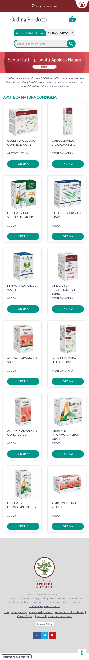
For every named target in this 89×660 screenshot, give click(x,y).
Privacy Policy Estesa (41, 612)
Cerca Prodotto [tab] (29, 32)
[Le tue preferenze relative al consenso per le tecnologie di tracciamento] (82, 653)
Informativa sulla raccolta (16, 656)
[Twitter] (44, 635)
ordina (23, 164)
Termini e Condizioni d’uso (69, 612)
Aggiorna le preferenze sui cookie (53, 616)
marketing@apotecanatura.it (44, 606)
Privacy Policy (19, 612)
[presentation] (4, 63)
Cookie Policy (24, 616)
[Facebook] (37, 635)
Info (6, 612)
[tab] (60, 32)
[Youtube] (52, 635)
